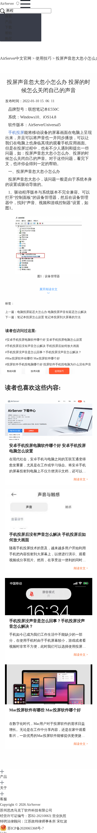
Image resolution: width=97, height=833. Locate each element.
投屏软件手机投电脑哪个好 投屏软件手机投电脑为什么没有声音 (48, 364)
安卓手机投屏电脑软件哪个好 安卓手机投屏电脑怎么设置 (43, 339)
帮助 (8, 33)
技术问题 (35, 371)
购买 (8, 38)
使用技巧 (43, 58)
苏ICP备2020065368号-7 (25, 828)
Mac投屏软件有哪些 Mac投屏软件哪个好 (32, 358)
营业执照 (59, 816)
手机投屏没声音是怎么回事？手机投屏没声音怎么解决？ (43, 352)
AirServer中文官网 (15, 58)
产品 (8, 22)
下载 (8, 27)
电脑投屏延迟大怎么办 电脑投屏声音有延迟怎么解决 (52, 312)
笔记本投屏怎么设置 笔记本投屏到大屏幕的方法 (49, 317)
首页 (8, 16)
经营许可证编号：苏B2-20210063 (25, 816)
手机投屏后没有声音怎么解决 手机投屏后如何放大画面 (42, 346)
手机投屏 (16, 132)
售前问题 (11, 371)
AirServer (34, 805)
